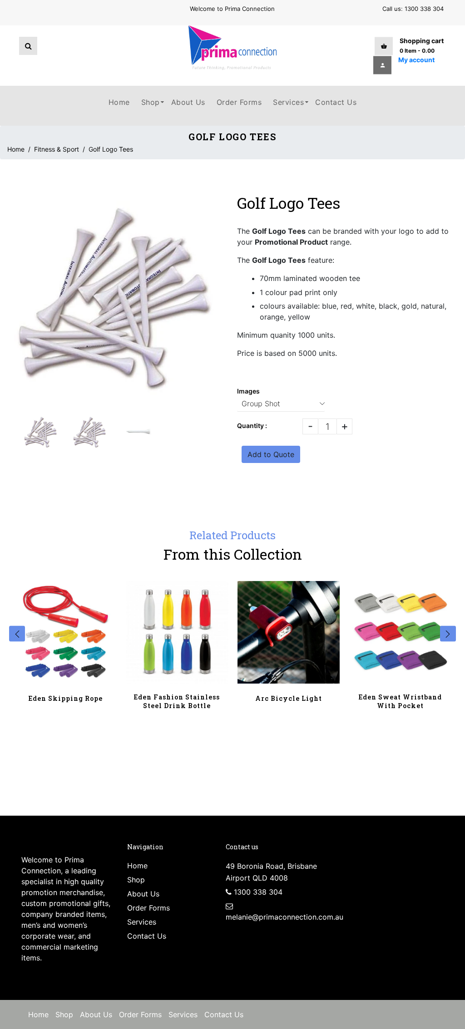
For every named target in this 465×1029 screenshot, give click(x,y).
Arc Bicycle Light (288, 698)
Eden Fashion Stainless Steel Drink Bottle (177, 701)
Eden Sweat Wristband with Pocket (400, 701)
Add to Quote (270, 454)
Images (248, 391)
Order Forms (148, 907)
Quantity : (252, 425)
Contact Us (146, 935)
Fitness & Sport (56, 149)
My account (416, 59)
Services (141, 921)
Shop (136, 879)
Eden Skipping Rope (66, 698)
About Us (143, 893)
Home (16, 149)
